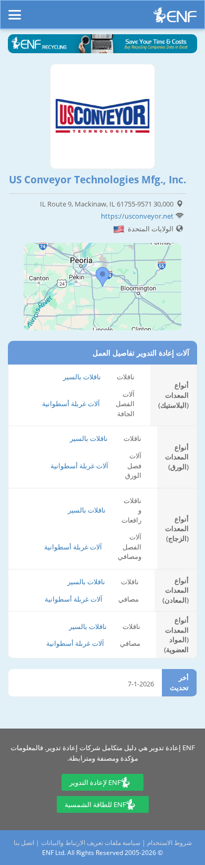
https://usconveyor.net (137, 216)
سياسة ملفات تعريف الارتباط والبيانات (90, 842)
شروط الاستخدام (169, 842)
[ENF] (175, 17)
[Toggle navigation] (14, 10)
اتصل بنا (24, 842)
